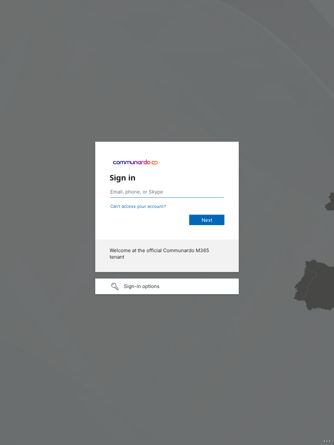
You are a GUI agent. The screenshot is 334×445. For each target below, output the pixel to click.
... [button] (327, 439)
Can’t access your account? (138, 206)
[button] (167, 286)
